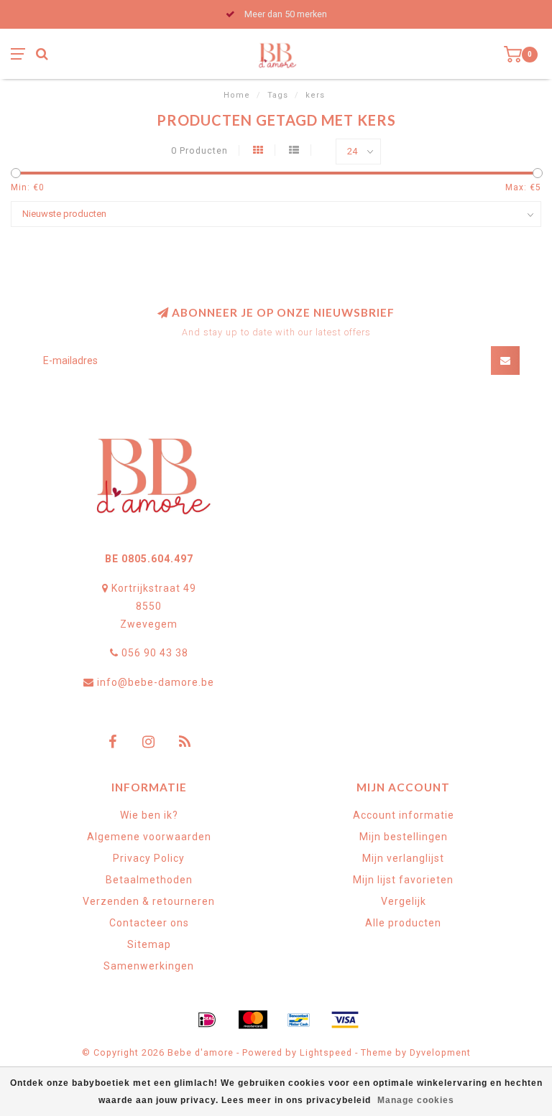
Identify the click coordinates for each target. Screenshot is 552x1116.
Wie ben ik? (149, 815)
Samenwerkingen (149, 966)
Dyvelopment (440, 1052)
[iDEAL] (207, 1020)
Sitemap (149, 944)
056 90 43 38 (154, 653)
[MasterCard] (253, 1020)
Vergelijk (403, 901)
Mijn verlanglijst (403, 858)
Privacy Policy (149, 858)
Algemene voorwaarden (149, 836)
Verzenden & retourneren (149, 901)
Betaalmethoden (149, 879)
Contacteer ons (149, 923)
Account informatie (403, 815)
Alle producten (403, 923)
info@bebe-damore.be (155, 682)
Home (237, 95)
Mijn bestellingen (403, 836)
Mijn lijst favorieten (403, 879)
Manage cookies (415, 1100)
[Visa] (345, 1020)
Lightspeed (326, 1052)
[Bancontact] (299, 1020)
